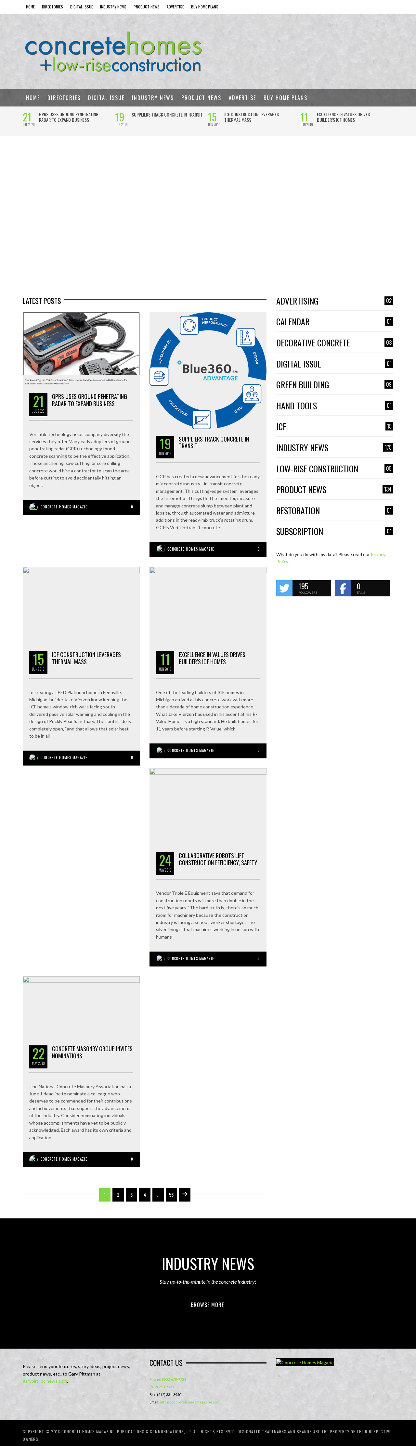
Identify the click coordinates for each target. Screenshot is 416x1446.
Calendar (334, 322)
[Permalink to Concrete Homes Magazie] (305, 1362)
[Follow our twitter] (284, 588)
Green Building (334, 385)
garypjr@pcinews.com (45, 1381)
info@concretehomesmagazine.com (190, 1402)
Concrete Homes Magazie (64, 506)
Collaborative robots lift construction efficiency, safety (218, 859)
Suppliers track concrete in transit (167, 114)
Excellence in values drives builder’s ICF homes (343, 116)
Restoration (334, 511)
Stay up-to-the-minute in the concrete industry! (208, 1281)
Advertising (334, 301)
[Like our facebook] (343, 588)
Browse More (207, 1305)
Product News (334, 489)
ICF (334, 426)
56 (171, 1194)
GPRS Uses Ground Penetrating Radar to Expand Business (68, 116)
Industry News (334, 448)
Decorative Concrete (334, 343)
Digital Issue (334, 364)
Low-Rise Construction (334, 469)
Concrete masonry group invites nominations (92, 1052)
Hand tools (334, 406)
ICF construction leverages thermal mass (251, 116)
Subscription (334, 531)
